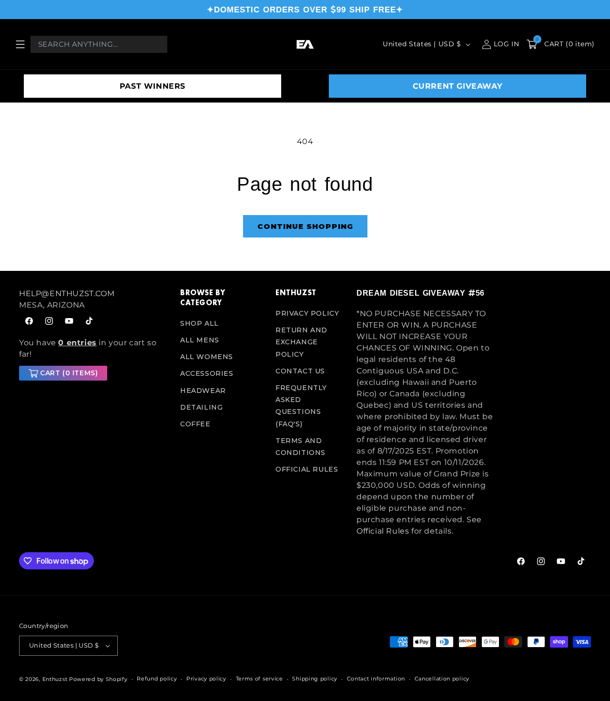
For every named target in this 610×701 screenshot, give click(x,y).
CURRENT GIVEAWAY (458, 86)
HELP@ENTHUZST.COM (66, 293)
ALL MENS (199, 340)
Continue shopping (305, 226)
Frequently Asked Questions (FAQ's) (301, 405)
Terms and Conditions (300, 446)
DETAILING (201, 407)
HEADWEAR (203, 390)
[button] (20, 44)
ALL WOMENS (206, 356)
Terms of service (259, 678)
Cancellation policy (442, 678)
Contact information (376, 678)
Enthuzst (55, 679)
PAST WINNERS (152, 86)
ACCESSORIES (207, 373)
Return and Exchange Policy (301, 342)
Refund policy (157, 678)
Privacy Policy (307, 313)
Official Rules (306, 469)
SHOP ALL (199, 323)
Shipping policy (314, 678)
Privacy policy (206, 678)
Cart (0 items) (69, 373)
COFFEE (195, 424)
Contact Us (300, 371)
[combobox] (99, 44)
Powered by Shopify (98, 679)
